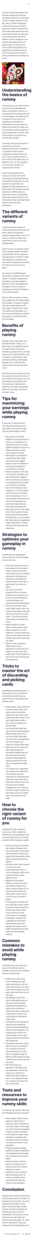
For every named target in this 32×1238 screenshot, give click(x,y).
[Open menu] (29, 4)
